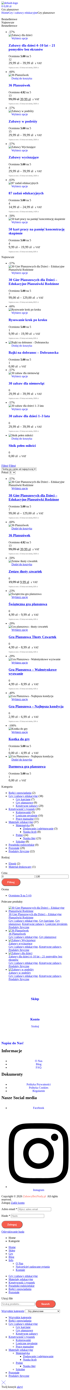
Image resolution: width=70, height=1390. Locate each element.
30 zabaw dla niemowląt (26, 383)
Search (45, 1303)
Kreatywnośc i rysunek (22, 1282)
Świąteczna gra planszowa (28, 604)
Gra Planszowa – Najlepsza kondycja (36, 706)
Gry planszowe (24, 802)
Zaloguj (12, 1224)
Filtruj (11, 882)
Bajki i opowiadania (20, 792)
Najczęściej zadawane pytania (33, 1266)
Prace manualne (25, 818)
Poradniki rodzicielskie (21, 844)
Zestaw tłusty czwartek (25, 571)
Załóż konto (18, 1202)
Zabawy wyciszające (24, 157)
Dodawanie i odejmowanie (38, 828)
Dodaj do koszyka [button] (21, 78)
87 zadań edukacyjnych (26, 193)
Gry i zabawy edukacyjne (23, 12)
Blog (11, 1256)
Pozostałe (14, 848)
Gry (11, 1253)
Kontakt (20, 1269)
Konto (35, 1019)
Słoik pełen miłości (22, 446)
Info (11, 1260)
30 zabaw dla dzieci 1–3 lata (29, 416)
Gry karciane (23, 799)
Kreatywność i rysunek (22, 809)
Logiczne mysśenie (27, 815)
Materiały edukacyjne (21, 822)
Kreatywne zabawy (27, 805)
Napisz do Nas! (12, 1043)
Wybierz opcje (19, 38)
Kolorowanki (23, 812)
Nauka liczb (30, 831)
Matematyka (23, 825)
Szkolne (20, 841)
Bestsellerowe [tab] (9, 19)
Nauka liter (29, 838)
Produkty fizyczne (19, 851)
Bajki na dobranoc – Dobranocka (34, 352)
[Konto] (35, 1008)
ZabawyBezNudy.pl (34, 1196)
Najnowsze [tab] (7, 22)
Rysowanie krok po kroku (28, 320)
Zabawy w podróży (23, 121)
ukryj (20, 1386)
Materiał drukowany (20, 866)
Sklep (35, 999)
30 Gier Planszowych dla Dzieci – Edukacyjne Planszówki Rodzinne (34, 282)
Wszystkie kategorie (20, 1317)
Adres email (9, 1209)
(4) (20, 895)
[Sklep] (35, 988)
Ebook (12, 863)
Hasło (5, 1215)
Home (12, 1247)
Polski (19, 835)
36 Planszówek (19, 85)
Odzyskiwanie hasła (12, 1231)
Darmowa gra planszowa (27, 766)
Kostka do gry (19, 739)
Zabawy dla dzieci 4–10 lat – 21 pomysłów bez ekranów (32, 47)
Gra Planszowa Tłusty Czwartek (32, 637)
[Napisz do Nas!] (5, 1032)
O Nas (19, 1263)
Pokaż (4, 472)
